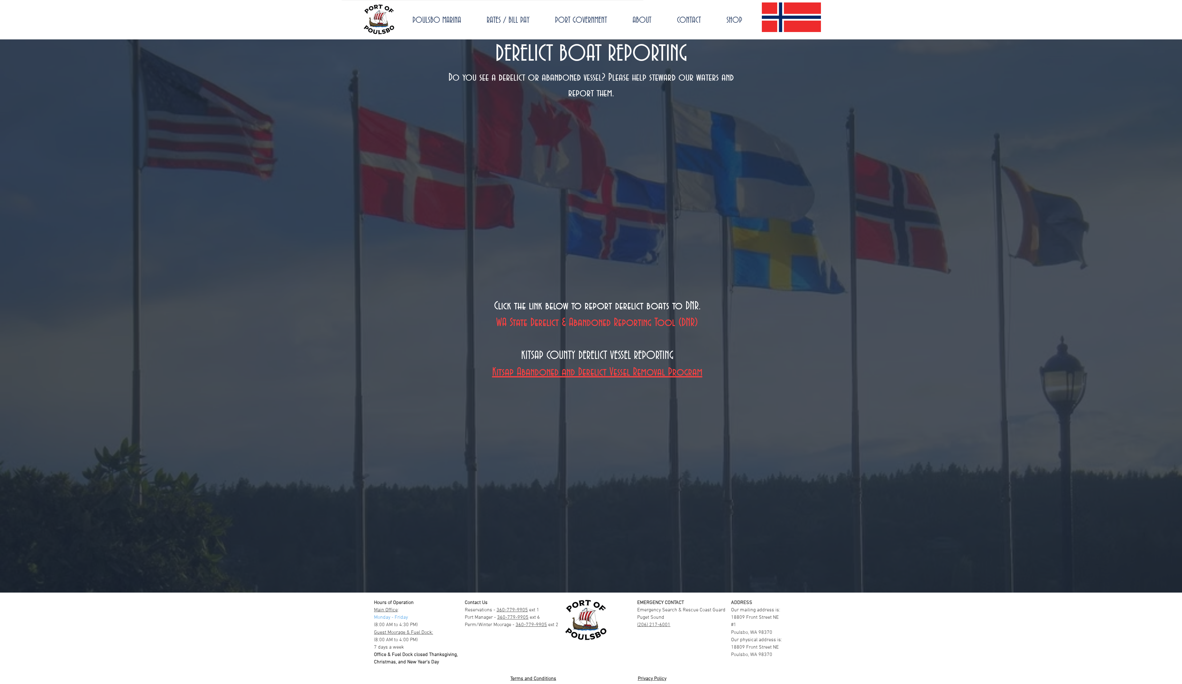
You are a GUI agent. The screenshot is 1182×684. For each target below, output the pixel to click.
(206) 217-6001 (653, 625)
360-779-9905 (512, 610)
